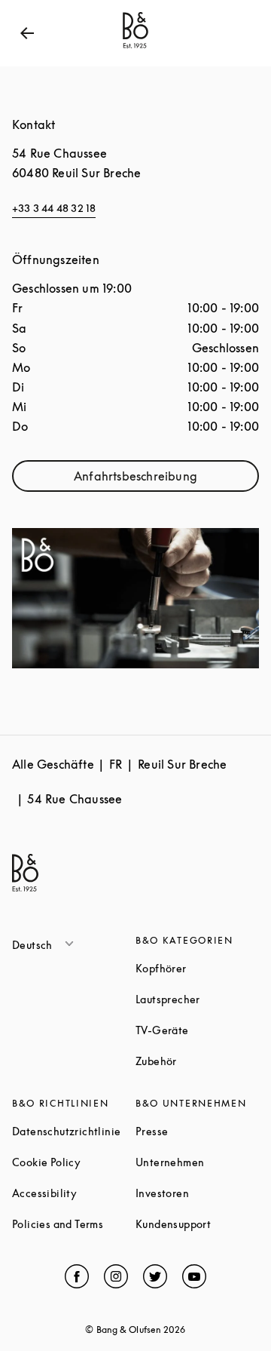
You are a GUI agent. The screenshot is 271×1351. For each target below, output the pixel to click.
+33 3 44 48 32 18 (54, 207)
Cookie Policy (74, 1162)
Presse (197, 1131)
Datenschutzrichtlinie (74, 1131)
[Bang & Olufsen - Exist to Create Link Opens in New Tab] (135, 48)
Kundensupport (197, 1223)
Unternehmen (197, 1162)
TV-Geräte (197, 1030)
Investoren (197, 1193)
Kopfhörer (197, 968)
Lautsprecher (197, 999)
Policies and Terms (74, 1223)
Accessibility (74, 1193)
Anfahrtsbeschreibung (166, 479)
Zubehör (197, 1061)
